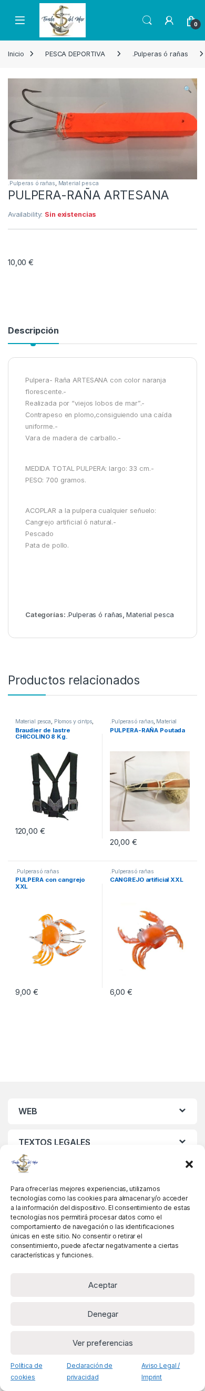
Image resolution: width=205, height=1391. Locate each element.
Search (147, 20)
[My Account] (169, 20)
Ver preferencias (103, 1343)
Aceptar (102, 1285)
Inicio (16, 54)
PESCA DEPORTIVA (75, 54)
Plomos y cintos (73, 721)
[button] (189, 1163)
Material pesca (78, 183)
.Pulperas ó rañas (160, 54)
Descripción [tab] (33, 331)
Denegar (102, 1314)
